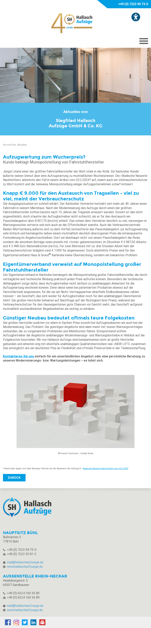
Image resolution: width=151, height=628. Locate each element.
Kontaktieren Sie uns (18, 356)
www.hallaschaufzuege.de (25, 566)
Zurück (14, 477)
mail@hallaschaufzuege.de (25, 562)
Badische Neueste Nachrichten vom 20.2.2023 (105, 468)
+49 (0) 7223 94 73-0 (133, 4)
